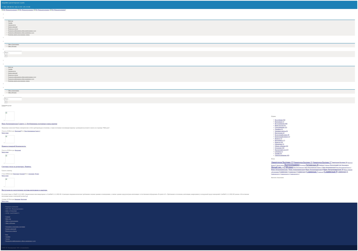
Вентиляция (17, 199)
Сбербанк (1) (279, 151)
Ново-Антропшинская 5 (299, 167)
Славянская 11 (342, 172)
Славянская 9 (330, 171)
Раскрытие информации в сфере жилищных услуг (20, 241)
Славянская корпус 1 (275, 174)
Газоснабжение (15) (281, 127)
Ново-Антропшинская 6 (329, 167)
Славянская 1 (283, 172)
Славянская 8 (321, 172)
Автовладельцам (280, 165)
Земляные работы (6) (281, 131)
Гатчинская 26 (312, 165)
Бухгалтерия (303, 165)
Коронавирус (345, 165)
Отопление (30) (279, 148)
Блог (6, 234)
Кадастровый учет (335, 165)
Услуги (7, 239)
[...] (27, 196)
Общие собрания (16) (281, 146)
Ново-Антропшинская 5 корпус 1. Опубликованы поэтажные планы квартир (29, 124)
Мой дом (8, 219)
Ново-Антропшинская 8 (297, 170)
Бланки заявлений (10, 229)
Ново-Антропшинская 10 (333, 169)
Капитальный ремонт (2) (282, 136)
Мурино (37, 174)
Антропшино (31, 174)
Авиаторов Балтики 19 (339, 162)
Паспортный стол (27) (281, 150)
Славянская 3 (293, 172)
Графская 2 (322, 165)
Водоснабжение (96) (281, 123)
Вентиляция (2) (279, 122)
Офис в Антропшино (11, 221)
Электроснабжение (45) (282, 155)
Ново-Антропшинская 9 (314, 170)
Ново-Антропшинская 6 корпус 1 (343, 167)
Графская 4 (327, 165)
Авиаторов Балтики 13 (282, 162)
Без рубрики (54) (280, 120)
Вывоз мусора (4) (280, 125)
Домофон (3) (279, 129)
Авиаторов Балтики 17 (322, 162)
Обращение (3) (279, 144)
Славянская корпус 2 (285, 174)
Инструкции (18, 131)
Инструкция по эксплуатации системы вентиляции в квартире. (24, 190)
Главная (7, 216)
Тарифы (7, 236)
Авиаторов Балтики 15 (303, 162)
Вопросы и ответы (11, 231)
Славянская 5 (301, 172)
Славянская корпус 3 (294, 174)
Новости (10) (279, 142)
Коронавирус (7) (280, 140)
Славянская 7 (312, 172)
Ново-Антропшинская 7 (280, 170)
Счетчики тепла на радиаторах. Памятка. (16, 167)
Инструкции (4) (279, 133)
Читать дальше (5, 133)
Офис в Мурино (10, 223)
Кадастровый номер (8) (282, 135)
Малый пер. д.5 (278, 167)
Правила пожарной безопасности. (14, 146)
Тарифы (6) (278, 153)
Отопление (22, 174)
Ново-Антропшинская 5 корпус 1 (32, 131)
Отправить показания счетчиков (15, 226)
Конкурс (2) (278, 138)
